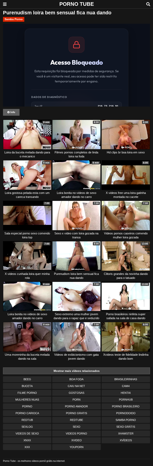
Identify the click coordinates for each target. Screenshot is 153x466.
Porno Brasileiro (125, 406)
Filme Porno (27, 392)
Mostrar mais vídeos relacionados (77, 370)
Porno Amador (76, 406)
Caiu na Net (76, 386)
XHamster (125, 433)
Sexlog (27, 426)
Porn (76, 399)
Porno (27, 406)
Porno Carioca (27, 413)
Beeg (27, 379)
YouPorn (76, 447)
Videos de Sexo (27, 433)
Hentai (126, 392)
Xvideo (76, 440)
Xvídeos (126, 440)
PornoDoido (125, 413)
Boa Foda (76, 379)
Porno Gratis (76, 413)
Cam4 (126, 386)
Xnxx (27, 440)
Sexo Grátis (125, 426)
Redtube (76, 420)
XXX (27, 447)
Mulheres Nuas (27, 399)
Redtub (27, 420)
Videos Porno (76, 433)
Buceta (27, 386)
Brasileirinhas (125, 379)
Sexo (76, 426)
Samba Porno (14, 19)
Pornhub (126, 399)
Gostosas (76, 392)
